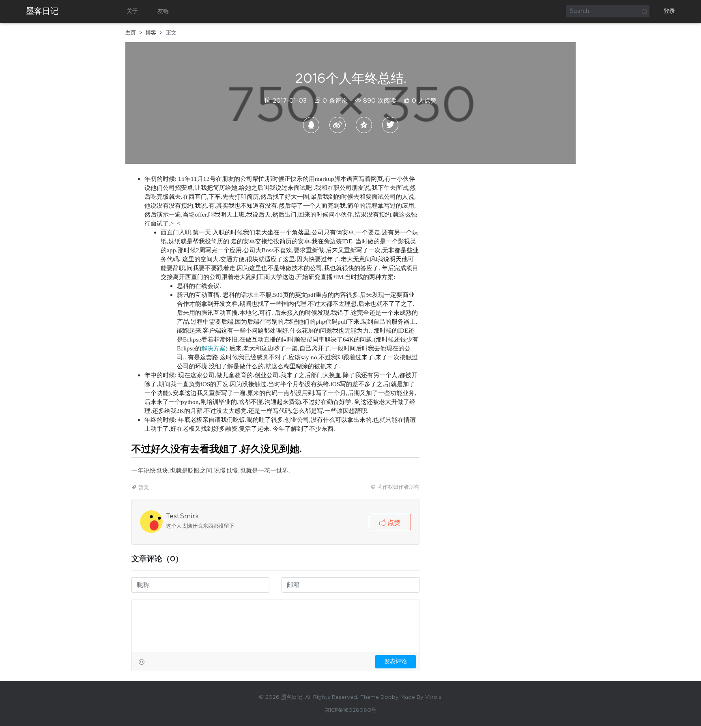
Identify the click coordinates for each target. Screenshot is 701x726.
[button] (390, 522)
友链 (163, 11)
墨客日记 (42, 11)
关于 (132, 11)
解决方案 (213, 348)
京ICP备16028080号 (350, 710)
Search (644, 11)
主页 (130, 33)
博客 (151, 33)
